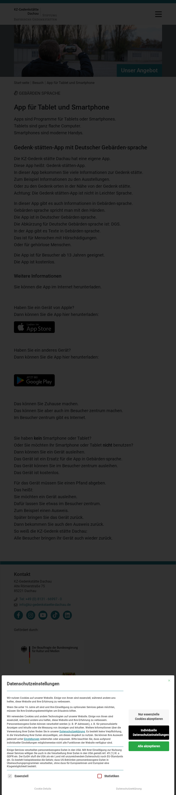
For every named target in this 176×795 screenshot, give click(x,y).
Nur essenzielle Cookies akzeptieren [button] (149, 717)
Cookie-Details (42, 788)
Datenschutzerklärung (72, 731)
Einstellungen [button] (31, 739)
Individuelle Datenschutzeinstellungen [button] (151, 732)
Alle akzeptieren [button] (149, 746)
